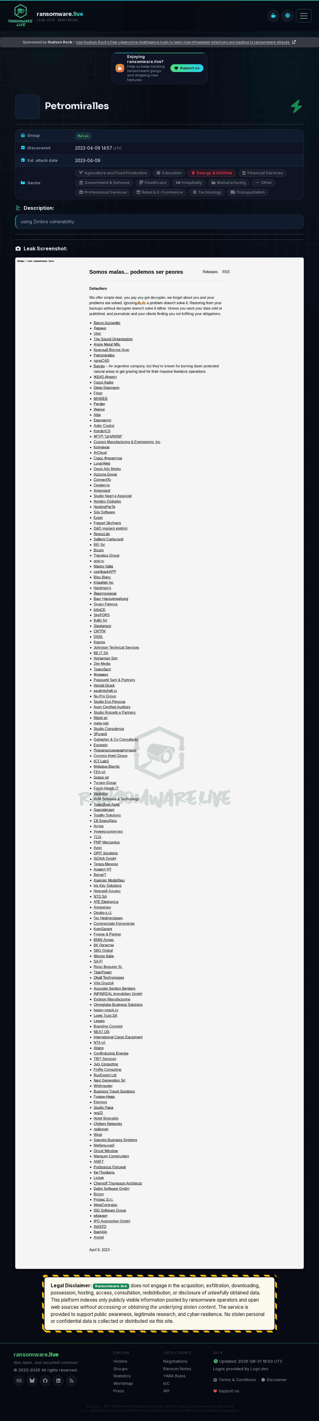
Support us (229, 1391)
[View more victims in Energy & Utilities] (296, 106)
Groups (120, 1368)
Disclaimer (277, 1379)
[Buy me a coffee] (273, 16)
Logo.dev (259, 1368)
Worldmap (123, 1383)
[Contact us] (19, 1380)
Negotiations (175, 1361)
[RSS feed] (71, 1380)
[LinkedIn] (58, 1380)
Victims (120, 1361)
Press (118, 1390)
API (166, 1390)
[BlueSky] (32, 1380)
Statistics (122, 1375)
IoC (166, 1383)
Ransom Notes (177, 1368)
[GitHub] (45, 1380)
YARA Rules (174, 1375)
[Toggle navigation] (304, 15)
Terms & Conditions (237, 1379)
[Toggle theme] (287, 16)
